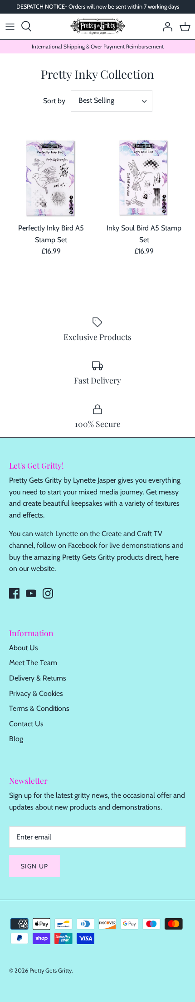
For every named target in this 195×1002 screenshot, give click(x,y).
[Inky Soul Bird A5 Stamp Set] (144, 178)
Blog (16, 738)
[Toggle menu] (10, 26)
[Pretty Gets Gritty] (97, 26)
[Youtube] (31, 593)
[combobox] (111, 101)
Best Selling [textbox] (96, 100)
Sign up (34, 866)
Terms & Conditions (39, 708)
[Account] (165, 26)
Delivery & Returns (37, 678)
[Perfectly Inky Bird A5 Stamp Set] (51, 178)
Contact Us (26, 723)
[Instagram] (48, 593)
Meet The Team (33, 662)
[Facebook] (14, 593)
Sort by (54, 100)
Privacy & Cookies (36, 693)
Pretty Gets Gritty (50, 970)
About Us (23, 647)
